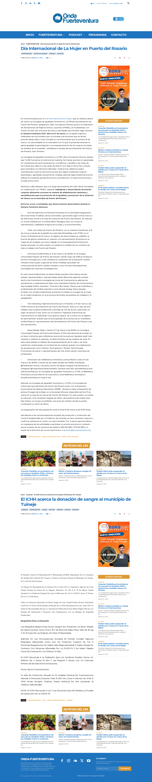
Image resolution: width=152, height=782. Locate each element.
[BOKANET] (114, 88)
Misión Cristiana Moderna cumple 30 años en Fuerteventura (113, 151)
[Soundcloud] (30, 3)
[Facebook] (21, 3)
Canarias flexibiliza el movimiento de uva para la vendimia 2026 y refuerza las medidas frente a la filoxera (113, 131)
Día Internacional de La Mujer (58, 119)
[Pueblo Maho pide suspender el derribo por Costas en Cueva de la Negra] (113, 458)
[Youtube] (39, 3)
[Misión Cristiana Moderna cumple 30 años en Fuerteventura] (76, 458)
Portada (52, 53)
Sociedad (60, 53)
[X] (34, 3)
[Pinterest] (124, 58)
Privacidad (101, 776)
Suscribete (124, 768)
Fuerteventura (34, 436)
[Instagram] (26, 3)
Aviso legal (93, 776)
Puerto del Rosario (40, 53)
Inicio (23, 44)
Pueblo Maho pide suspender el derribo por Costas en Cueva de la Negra (113, 170)
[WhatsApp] (129, 58)
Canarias (101, 126)
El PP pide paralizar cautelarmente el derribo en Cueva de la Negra (113, 189)
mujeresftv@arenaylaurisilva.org (76, 430)
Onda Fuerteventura (51, 436)
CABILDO (101, 185)
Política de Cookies (83, 776)
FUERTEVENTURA (32, 44)
